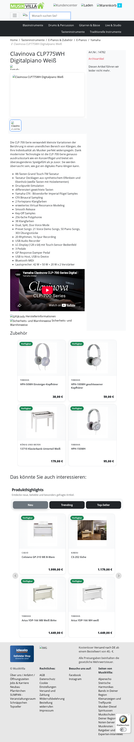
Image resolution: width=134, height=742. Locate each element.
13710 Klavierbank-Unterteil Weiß (40, 448)
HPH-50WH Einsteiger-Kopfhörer (39, 384)
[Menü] (129, 716)
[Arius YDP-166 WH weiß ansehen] (91, 594)
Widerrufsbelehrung (52, 698)
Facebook (75, 675)
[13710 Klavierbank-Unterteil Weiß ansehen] (41, 422)
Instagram (75, 679)
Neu (30, 505)
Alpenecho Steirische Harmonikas (105, 683)
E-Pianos (81, 40)
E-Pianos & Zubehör (60, 40)
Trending (67, 505)
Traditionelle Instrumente (105, 32)
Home (14, 40)
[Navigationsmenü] (14, 15)
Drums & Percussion (61, 25)
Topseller (15, 706)
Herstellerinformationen (40, 316)
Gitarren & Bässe (89, 25)
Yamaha (95, 40)
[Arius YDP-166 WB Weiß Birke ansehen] (42, 594)
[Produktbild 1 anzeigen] (15, 125)
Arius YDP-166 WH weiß (85, 620)
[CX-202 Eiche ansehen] (91, 531)
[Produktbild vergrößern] (47, 95)
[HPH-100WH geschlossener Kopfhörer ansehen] (92, 358)
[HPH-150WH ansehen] (92, 422)
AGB (42, 675)
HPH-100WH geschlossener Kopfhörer (87, 386)
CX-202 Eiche (78, 557)
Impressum (47, 710)
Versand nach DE (104, 647)
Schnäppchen (18, 702)
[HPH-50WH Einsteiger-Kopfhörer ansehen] (41, 358)
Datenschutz (47, 679)
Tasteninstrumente (73, 32)
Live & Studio (113, 25)
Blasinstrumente (33, 25)
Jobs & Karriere (19, 683)
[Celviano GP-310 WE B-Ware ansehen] (42, 531)
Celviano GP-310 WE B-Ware (38, 557)
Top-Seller (103, 505)
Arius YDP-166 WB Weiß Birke (39, 620)
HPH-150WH (78, 448)
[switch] (123, 730)
